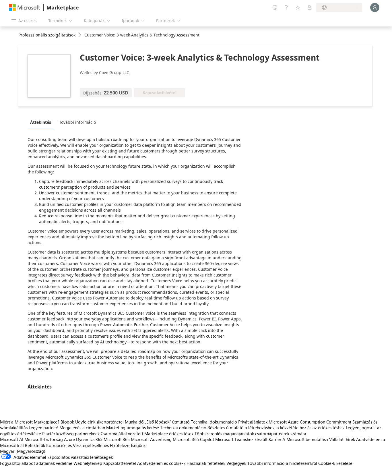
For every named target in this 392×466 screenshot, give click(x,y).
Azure (69, 439)
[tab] (42, 122)
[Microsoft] (24, 7)
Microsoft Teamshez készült (241, 439)
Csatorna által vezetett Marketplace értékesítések (147, 433)
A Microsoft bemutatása (305, 439)
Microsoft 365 (117, 439)
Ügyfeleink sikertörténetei (99, 422)
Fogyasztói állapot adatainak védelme (36, 463)
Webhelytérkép (87, 463)
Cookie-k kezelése (335, 463)
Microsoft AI (11, 439)
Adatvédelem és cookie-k (161, 463)
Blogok (67, 422)
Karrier (275, 439)
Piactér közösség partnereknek (71, 433)
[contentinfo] (80, 35)
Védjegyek (236, 463)
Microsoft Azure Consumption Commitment (310, 422)
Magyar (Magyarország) (22, 451)
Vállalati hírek (342, 439)
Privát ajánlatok (252, 422)
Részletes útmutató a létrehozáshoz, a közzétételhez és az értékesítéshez (276, 427)
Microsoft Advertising (151, 439)
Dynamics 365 (89, 439)
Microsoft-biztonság (43, 439)
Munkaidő (134, 422)
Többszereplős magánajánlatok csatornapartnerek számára (250, 433)
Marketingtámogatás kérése (132, 427)
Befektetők (35, 445)
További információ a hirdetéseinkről (282, 463)
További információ (77, 122)
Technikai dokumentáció (214, 422)
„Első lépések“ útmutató (167, 422)
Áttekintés (40, 122)
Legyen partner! (43, 427)
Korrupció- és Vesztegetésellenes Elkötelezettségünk (95, 445)
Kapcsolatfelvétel (119, 463)
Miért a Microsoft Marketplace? (29, 422)
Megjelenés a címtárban (82, 427)
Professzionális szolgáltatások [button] (46, 35)
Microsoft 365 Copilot (193, 439)
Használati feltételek (206, 463)
